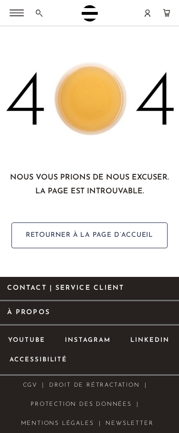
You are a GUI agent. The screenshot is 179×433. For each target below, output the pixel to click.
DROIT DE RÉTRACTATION (94, 385)
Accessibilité (38, 360)
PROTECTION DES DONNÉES (81, 404)
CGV (30, 385)
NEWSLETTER (129, 423)
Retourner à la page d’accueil (89, 235)
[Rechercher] (39, 13)
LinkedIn (149, 340)
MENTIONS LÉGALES (57, 423)
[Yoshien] (90, 13)
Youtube (26, 340)
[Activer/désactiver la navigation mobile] (17, 14)
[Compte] (147, 13)
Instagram (88, 340)
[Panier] (166, 13)
